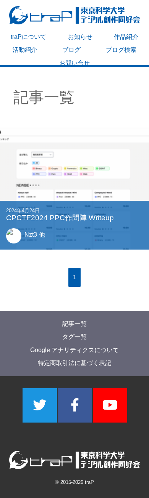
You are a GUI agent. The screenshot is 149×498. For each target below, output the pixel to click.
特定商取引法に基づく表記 (74, 363)
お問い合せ (74, 63)
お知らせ (80, 37)
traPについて (28, 37)
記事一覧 (74, 323)
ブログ (71, 49)
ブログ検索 (121, 49)
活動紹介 (25, 49)
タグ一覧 (74, 337)
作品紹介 (126, 37)
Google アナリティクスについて (74, 350)
